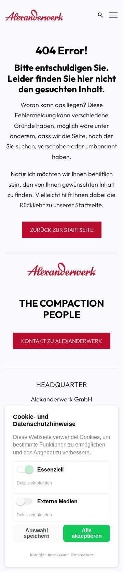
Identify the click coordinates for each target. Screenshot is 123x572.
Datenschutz (82, 554)
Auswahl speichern (37, 533)
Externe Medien (57, 501)
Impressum (57, 554)
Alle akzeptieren (87, 533)
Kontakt (37, 554)
